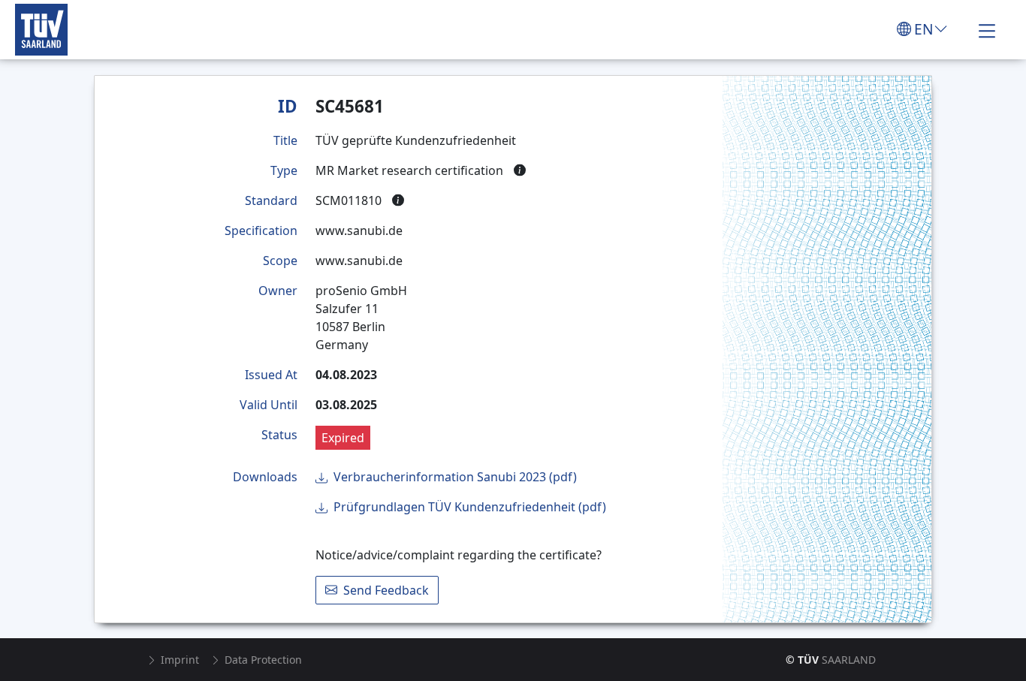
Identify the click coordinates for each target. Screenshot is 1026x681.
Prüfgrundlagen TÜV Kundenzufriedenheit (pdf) (469, 507)
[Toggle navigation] (987, 29)
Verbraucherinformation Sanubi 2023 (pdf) (455, 477)
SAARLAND (831, 659)
